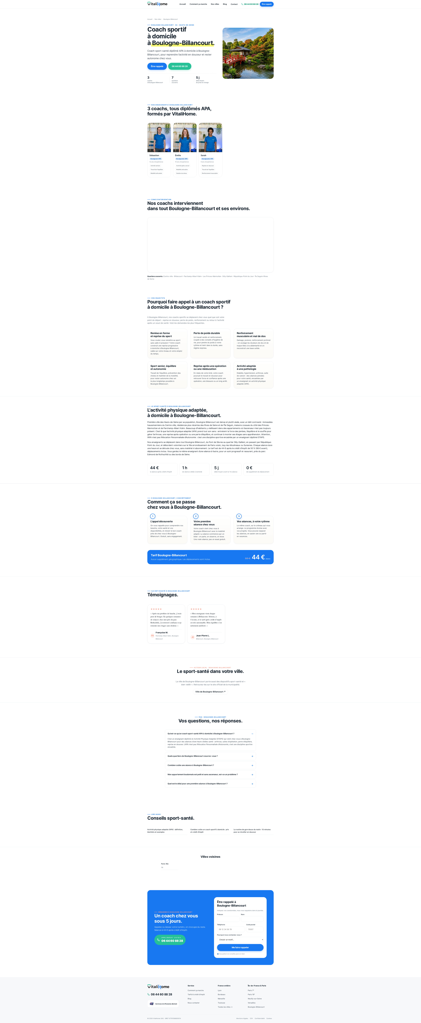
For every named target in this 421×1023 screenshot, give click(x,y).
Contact (234, 4)
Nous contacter (194, 1003)
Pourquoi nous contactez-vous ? (229, 935)
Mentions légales (242, 1018)
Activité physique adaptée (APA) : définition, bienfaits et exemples (165, 830)
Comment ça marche (198, 4)
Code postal (250, 925)
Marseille (221, 999)
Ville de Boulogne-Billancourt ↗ (210, 692)
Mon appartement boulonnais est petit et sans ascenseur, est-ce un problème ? (203, 774)
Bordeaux (221, 994)
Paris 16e (165, 865)
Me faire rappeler (240, 947)
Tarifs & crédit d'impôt (196, 994)
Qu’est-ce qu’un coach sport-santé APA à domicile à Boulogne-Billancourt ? (201, 733)
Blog (225, 4)
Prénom (220, 914)
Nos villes (215, 4)
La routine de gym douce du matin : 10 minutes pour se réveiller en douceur (252, 830)
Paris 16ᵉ (251, 994)
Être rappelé (267, 4)
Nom (242, 914)
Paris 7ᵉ (251, 990)
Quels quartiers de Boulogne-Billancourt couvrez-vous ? (193, 756)
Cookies (269, 1018)
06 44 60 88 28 (180, 66)
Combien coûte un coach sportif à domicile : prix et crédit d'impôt (209, 830)
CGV (251, 1018)
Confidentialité (260, 1018)
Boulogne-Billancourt (256, 1007)
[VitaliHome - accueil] (157, 4)
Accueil (182, 4)
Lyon (219, 990)
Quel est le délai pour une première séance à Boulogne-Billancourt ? (197, 784)
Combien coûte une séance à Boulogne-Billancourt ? (191, 765)
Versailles (251, 1003)
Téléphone (221, 925)
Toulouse (221, 1003)
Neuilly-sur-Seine (255, 999)
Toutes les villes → (225, 1007)
